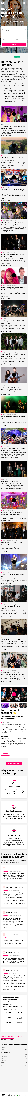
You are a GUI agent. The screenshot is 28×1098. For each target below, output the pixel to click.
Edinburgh (3, 1064)
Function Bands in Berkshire (7, 1038)
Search (18, 3)
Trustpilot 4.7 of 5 (19, 1095)
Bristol (2, 1058)
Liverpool (3, 1062)
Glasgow (3, 1065)
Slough (2, 1049)
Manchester (4, 1060)
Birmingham (4, 1056)
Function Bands (20, 1036)
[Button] (14, 114)
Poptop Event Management (7, 1036)
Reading (3, 1047)
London (2, 1055)
